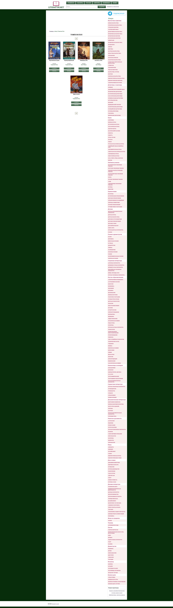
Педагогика (111, 323)
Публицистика (112, 416)
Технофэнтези (112, 67)
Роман (110, 141)
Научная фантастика (114, 51)
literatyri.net (55, 604)
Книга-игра (111, 227)
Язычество (111, 440)
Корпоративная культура (115, 496)
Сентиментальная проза (115, 149)
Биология (110, 284)
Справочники (111, 395)
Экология (110, 356)
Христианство (112, 436)
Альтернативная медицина (115, 279)
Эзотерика (111, 438)
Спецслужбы (111, 577)
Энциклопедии (112, 397)
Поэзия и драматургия (115, 234)
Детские (110, 209)
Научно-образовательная (115, 277)
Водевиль (110, 548)
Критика (110, 408)
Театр (109, 541)
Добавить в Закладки (113, 6)
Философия (111, 350)
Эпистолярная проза (113, 155)
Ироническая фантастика (115, 33)
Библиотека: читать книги (117, 595)
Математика (111, 314)
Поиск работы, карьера (114, 507)
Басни (110, 236)
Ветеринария (111, 292)
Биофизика (111, 286)
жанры (80, 3)
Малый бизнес (112, 500)
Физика (110, 345)
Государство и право (113, 299)
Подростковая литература (115, 539)
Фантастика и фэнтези (114, 20)
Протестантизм (112, 427)
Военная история (112, 294)
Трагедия (110, 559)
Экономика (111, 516)
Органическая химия (114, 320)
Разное (110, 520)
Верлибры (110, 238)
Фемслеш (110, 189)
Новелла (110, 133)
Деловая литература (114, 484)
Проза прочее (111, 137)
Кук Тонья (83, 64)
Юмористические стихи (114, 457)
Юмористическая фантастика (116, 78)
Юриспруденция (112, 358)
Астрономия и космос (114, 281)
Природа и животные (114, 202)
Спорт (109, 477)
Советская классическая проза (116, 151)
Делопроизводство (113, 494)
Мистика (110, 49)
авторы (97, 3)
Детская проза (112, 214)
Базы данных (111, 367)
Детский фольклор (113, 225)
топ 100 (88, 3)
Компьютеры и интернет (115, 365)
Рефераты (110, 337)
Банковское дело (112, 486)
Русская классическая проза (116, 143)
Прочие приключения (114, 204)
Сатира (110, 453)
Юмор (109, 444)
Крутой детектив (112, 100)
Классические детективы (115, 96)
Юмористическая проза (114, 455)
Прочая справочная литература (116, 386)
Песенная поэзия (112, 251)
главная (71, 3)
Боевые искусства (113, 579)
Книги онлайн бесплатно (117, 590)
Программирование (113, 376)
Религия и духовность (115, 418)
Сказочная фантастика (114, 59)
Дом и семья (111, 460)
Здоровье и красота (113, 464)
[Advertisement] (76, 20)
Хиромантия (111, 442)
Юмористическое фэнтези (115, 80)
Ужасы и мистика (113, 69)
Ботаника (110, 290)
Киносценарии (112, 553)
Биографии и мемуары (114, 402)
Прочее (110, 527)
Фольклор (111, 561)
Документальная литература (117, 399)
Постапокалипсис (113, 57)
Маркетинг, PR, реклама (114, 503)
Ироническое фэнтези (114, 36)
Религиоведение (112, 335)
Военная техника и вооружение (116, 581)
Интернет (110, 369)
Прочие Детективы (113, 111)
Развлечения (111, 471)
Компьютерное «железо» (114, 372)
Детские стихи (112, 223)
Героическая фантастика (115, 25)
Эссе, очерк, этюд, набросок (115, 158)
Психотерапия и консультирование (113, 332)
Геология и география (114, 297)
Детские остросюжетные (115, 219)
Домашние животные (114, 462)
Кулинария (111, 466)
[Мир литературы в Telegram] (116, 15)
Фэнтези (110, 74)
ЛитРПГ (110, 46)
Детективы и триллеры (115, 85)
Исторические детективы (115, 93)
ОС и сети (110, 374)
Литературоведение (113, 312)
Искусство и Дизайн (113, 406)
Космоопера (111, 44)
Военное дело (112, 575)
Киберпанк (111, 40)
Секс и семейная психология (116, 339)
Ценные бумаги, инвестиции (116, 513)
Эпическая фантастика (114, 76)
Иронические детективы (115, 91)
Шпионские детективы (114, 115)
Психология (111, 329)
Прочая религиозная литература (117, 429)
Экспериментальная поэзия (115, 256)
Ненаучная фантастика (114, 53)
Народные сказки (113, 568)
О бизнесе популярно (114, 505)
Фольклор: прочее (113, 572)
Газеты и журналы (113, 529)
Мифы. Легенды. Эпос (113, 272)
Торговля (110, 509)
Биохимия (111, 288)
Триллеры (111, 113)
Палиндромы (111, 249)
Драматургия (111, 245)
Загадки (110, 566)
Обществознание (112, 318)
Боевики (110, 87)
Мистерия (111, 555)
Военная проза (112, 122)
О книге (54, 68)
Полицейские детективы (115, 109)
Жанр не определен (114, 518)
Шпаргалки (111, 354)
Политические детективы (115, 106)
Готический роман (113, 29)
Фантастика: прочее (113, 71)
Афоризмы (111, 120)
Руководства (111, 390)
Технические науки (113, 341)
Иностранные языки (113, 305)
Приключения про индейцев (116, 200)
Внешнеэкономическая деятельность (114, 489)
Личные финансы (113, 498)
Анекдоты (111, 447)
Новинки (106, 3)
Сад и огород (111, 473)
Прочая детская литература (115, 230)
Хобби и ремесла (112, 479)
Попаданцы (111, 55)
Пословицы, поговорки (114, 570)
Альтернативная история (115, 82)
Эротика (110, 187)
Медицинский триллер (114, 104)
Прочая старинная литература (116, 275)
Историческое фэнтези (114, 38)
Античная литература (114, 263)
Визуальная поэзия (113, 241)
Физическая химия (113, 348)
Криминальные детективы (115, 98)
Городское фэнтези (113, 27)
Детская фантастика (113, 217)
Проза (110, 117)
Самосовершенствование (115, 433)
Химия (110, 352)
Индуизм (110, 423)
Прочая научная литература (115, 327)
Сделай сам (111, 475)
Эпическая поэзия (113, 258)
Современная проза (113, 153)
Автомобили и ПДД (113, 525)
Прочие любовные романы (115, 179)
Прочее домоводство (113, 469)
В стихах (110, 243)
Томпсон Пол (54, 64)
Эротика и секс (112, 482)
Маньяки (110, 102)
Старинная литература (115, 260)
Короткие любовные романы (116, 168)
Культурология (112, 310)
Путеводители (112, 388)
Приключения (112, 191)
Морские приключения (114, 198)
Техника (110, 523)
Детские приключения (114, 221)
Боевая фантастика (113, 23)
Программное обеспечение (115, 378)
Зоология (110, 303)
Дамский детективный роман (116, 89)
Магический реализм (114, 130)
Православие (111, 425)
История (110, 307)
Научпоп (110, 410)
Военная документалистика (116, 404)
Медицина (111, 316)
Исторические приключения (116, 196)
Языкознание (111, 361)
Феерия (110, 160)
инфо (115, 3)
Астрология (111, 420)
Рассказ (110, 139)
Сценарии (111, 557)
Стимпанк (111, 65)
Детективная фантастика (115, 31)
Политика (111, 325)
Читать (54, 71)
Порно (109, 177)
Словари (110, 393)
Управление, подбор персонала (116, 511)
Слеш (109, 181)
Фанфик (110, 544)
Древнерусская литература (115, 267)
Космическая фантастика (115, 42)
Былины (110, 564)
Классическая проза (113, 126)
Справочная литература (115, 384)
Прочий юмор (111, 451)
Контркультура (112, 128)
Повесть (110, 135)
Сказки (110, 232)
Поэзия (110, 254)
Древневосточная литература (116, 265)
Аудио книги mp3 (117, 593)
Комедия (110, 449)
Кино (109, 535)
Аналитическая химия (114, 363)
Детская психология (113, 301)
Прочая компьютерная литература (114, 381)
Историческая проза (113, 124)
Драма (110, 550)
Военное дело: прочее (114, 583)
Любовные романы (113, 162)
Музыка (110, 537)
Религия (110, 431)
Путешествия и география (115, 206)
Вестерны (110, 193)
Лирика (110, 247)
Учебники (111, 343)
